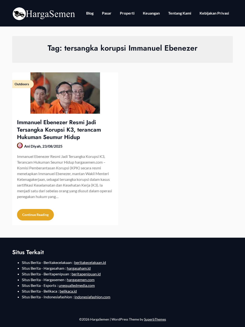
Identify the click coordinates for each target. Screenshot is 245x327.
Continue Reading (35, 215)
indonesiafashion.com (92, 297)
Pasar (106, 13)
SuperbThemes (155, 319)
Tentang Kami (179, 13)
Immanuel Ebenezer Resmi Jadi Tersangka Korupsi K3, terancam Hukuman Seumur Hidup (59, 129)
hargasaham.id (79, 268)
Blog (90, 13)
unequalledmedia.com (77, 285)
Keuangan (151, 13)
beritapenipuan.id (86, 274)
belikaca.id (68, 291)
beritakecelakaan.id (90, 262)
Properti (127, 13)
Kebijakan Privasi (214, 13)
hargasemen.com (81, 279)
